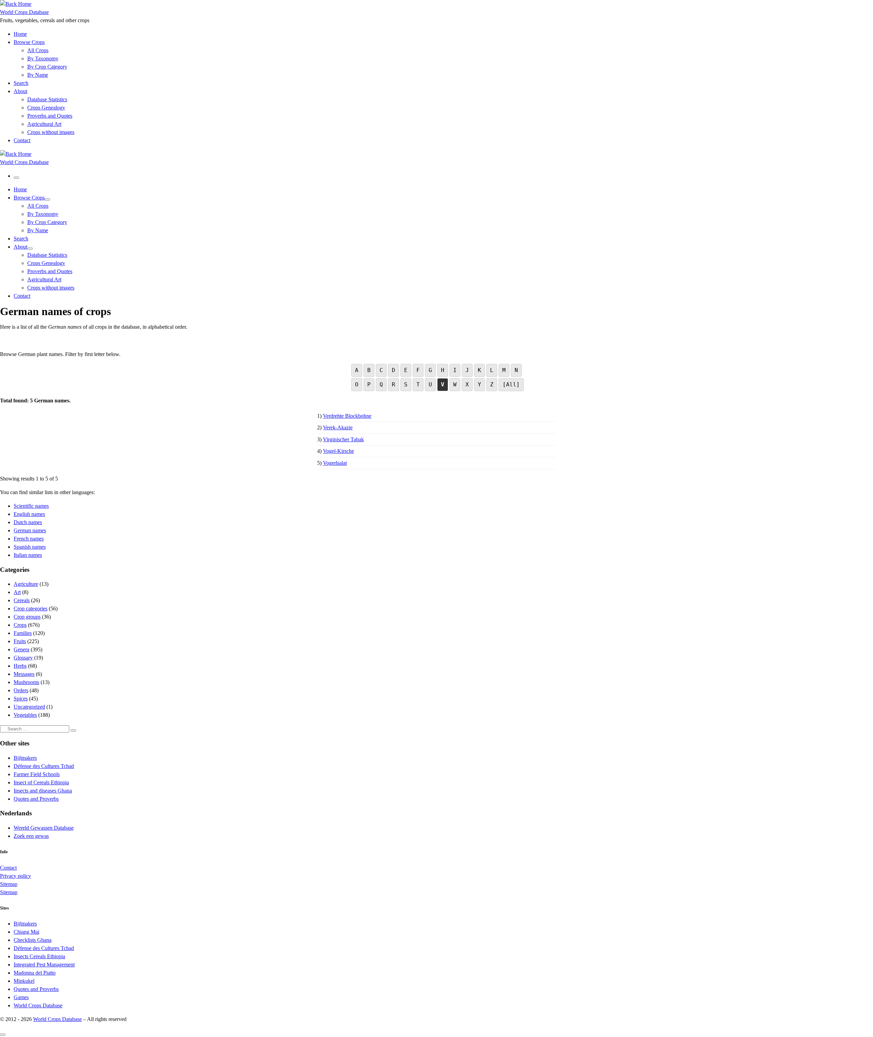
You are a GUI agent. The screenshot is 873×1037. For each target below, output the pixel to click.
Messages (24, 674)
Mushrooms (26, 682)
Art (17, 592)
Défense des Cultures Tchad (44, 766)
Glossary (23, 658)
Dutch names (28, 522)
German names (30, 530)
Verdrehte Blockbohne (347, 416)
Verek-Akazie (338, 427)
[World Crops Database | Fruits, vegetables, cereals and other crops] (15, 4)
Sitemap (8, 884)
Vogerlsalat (335, 463)
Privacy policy (15, 876)
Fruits (20, 641)
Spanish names (30, 547)
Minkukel (24, 981)
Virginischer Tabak (343, 439)
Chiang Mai (26, 932)
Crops (20, 625)
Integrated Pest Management (44, 964)
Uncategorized (29, 707)
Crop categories (30, 608)
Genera (21, 649)
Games (21, 997)
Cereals (22, 600)
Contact (8, 868)
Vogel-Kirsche (338, 451)
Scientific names (31, 506)
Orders (21, 690)
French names (29, 539)
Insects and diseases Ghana (43, 791)
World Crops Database (38, 1005)
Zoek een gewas (31, 836)
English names (29, 514)
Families (23, 633)
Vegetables (25, 715)
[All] (511, 384)
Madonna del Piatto (35, 973)
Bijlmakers (25, 758)
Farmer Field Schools (37, 774)
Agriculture (26, 584)
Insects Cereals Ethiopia (39, 956)
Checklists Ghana (32, 940)
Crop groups (27, 617)
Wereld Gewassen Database (44, 828)
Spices (21, 698)
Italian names (28, 555)
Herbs (20, 666)
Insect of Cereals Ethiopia (41, 782)
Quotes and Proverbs (36, 799)
